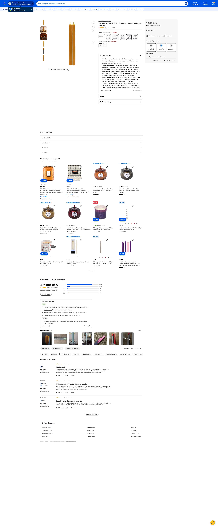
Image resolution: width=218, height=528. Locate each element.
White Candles (90, 430)
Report (73, 375)
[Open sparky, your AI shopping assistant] (212, 522)
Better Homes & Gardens (105, 21)
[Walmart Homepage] (4, 3)
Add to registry (170, 60)
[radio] (102, 36)
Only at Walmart (122, 9)
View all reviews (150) (91, 414)
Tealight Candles (91, 436)
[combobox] (112, 3)
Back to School (39, 9)
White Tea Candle (46, 427)
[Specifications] (140, 142)
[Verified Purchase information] (71, 363)
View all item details (106, 90)
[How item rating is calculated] (56, 290)
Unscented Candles (47, 430)
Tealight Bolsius (91, 427)
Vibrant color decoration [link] (51, 307)
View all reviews (46, 294)
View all (139, 330)
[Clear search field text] (182, 3)
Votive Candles (45, 436)
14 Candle (133, 430)
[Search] (186, 3)
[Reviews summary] (108, 27)
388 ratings (112, 27)
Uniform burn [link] (48, 310)
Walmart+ (140, 9)
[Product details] (140, 138)
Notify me (168, 36)
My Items (113, 9)
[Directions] (140, 147)
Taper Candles (135, 433)
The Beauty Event (84, 9)
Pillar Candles (90, 433)
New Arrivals (74, 9)
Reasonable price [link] (49, 315)
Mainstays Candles (136, 436)
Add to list (155, 60)
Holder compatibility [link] (50, 321)
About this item (46, 132)
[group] (107, 27)
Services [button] (17, 9)
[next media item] (93, 42)
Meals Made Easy (104, 9)
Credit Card (132, 9)
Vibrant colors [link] (48, 312)
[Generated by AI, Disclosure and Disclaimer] (140, 90)
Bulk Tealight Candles (47, 433)
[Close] (31, 9)
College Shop (49, 9)
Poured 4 (133, 427)
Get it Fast (58, 9)
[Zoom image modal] (93, 30)
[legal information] (160, 25)
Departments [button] (6, 9)
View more (90, 271)
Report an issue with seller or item (157, 56)
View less (86, 325)
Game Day (94, 9)
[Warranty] (140, 152)
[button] (195, 3)
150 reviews (55, 287)
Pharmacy (65, 9)
